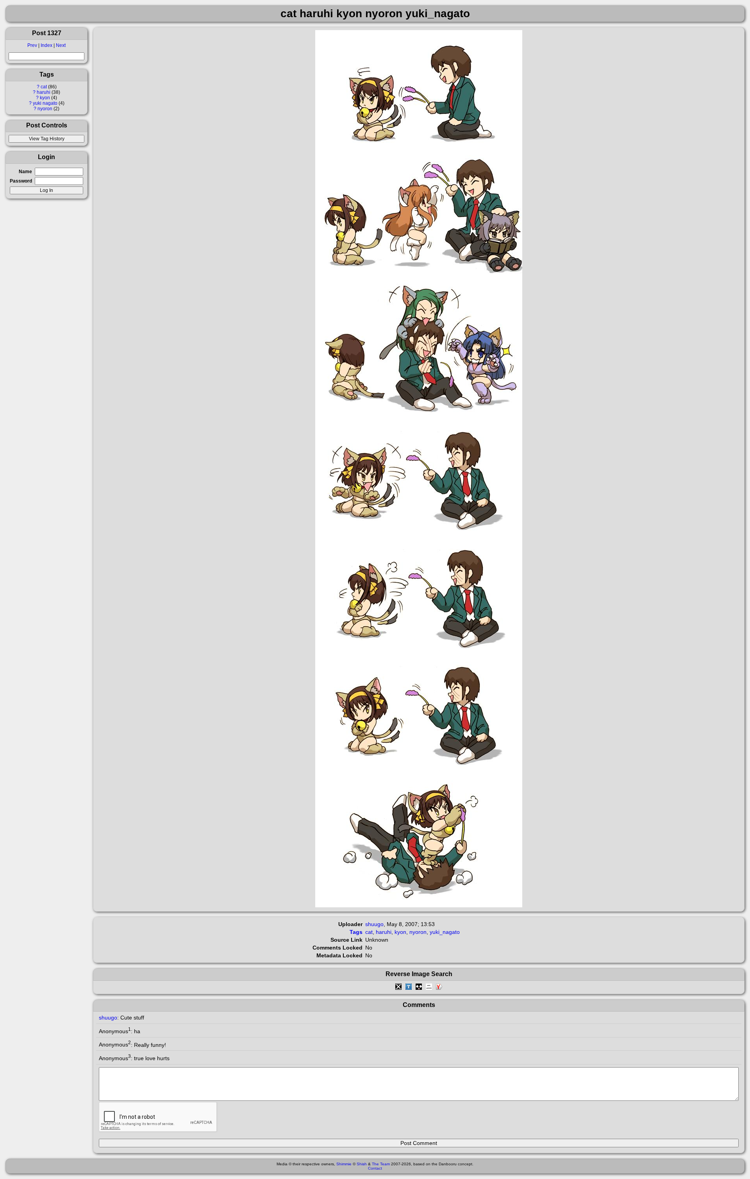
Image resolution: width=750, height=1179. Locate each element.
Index (46, 45)
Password (21, 181)
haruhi (43, 92)
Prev (32, 45)
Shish (362, 1164)
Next (61, 45)
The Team (381, 1164)
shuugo (374, 924)
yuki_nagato (445, 932)
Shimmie (344, 1164)
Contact (375, 1168)
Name (25, 171)
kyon (45, 97)
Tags (356, 932)
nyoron (45, 108)
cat (44, 87)
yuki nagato (45, 103)
